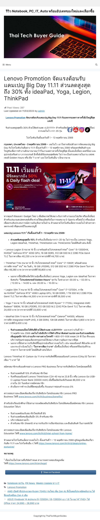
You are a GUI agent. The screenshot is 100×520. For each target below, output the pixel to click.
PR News (30, 483)
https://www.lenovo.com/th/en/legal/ (28, 463)
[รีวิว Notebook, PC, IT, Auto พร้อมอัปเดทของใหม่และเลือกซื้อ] (50, 36)
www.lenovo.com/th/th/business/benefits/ (41, 396)
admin (41, 111)
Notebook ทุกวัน (15, 483)
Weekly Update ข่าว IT (47, 483)
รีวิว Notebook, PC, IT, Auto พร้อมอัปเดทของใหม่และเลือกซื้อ (50, 11)
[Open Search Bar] (96, 65)
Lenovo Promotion (16, 117)
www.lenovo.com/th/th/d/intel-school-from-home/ (46, 433)
